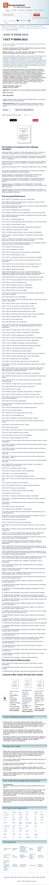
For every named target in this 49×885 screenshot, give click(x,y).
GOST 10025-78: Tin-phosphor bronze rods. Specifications (18, 199)
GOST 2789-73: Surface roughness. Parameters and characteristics (21, 394)
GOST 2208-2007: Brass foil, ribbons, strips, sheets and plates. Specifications (23, 353)
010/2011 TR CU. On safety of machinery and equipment (24, 156)
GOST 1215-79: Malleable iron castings (13, 249)
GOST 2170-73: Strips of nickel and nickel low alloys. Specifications (20, 340)
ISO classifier (5, 170)
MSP (14, 823)
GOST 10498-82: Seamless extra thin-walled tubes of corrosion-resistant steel (23, 212)
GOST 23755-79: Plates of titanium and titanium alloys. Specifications (21, 373)
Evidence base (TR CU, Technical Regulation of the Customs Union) (21, 156)
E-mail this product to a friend (13, 115)
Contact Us (27, 877)
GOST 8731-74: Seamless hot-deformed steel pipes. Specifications (20, 496)
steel (38, 99)
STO (36, 826)
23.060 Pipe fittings (24, 172)
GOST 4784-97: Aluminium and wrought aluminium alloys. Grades (20, 418)
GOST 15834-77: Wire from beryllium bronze (14, 282)
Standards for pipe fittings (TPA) (10, 166)
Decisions (6, 814)
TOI (36, 831)
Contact (8, 11)
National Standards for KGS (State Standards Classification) (18, 189)
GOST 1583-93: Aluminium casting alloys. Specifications (17, 287)
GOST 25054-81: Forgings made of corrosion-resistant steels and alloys (22, 383)
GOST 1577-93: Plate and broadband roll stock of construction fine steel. (22, 279)
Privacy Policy (35, 877)
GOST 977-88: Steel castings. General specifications (16, 522)
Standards (22, 26)
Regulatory (21, 10)
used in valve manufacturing (16, 100)
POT (20, 834)
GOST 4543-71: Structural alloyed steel (13, 415)
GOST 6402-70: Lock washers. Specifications (14, 473)
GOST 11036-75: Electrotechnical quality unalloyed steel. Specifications (21, 227)
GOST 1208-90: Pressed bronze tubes (12, 247)
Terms (36, 10)
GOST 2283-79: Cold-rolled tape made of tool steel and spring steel (20, 361)
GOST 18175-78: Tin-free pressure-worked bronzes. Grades (19, 308)
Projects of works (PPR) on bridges (32, 856)
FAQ (11, 877)
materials (20, 99)
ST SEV (36, 822)
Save (36, 120)
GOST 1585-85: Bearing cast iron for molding (14, 290)
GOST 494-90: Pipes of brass (10, 427)
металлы (40, 103)
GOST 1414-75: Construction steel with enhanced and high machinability (22, 257)
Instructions (7, 826)
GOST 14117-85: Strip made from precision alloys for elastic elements (21, 252)
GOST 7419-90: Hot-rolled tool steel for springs (15, 482)
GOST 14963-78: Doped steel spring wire (13, 269)
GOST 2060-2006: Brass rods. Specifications (14, 322)
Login (5, 20)
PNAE (20, 828)
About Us (41, 10)
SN (35, 814)
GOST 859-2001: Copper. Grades (11, 493)
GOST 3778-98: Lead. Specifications (12, 410)
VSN (41, 823)
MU (13, 828)
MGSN (14, 812)
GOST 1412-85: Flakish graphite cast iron (13, 254)
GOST (5, 823)
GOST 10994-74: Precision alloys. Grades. (14, 224)
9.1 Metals (44, 166)
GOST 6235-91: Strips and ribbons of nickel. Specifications (18, 470)
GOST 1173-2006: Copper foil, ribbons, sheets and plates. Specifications (22, 232)
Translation (14, 10)
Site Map (42, 877)
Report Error (29, 115)
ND (13, 831)
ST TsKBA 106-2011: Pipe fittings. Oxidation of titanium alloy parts (20, 657)
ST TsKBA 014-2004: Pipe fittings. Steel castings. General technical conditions (23, 592)
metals (25, 99)
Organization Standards (23, 865)
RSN (27, 831)
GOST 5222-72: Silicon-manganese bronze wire (15, 437)
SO (35, 817)
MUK (14, 826)
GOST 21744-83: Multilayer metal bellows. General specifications (20, 343)
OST (20, 819)
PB (20, 826)
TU (41, 812)
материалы (34, 103)
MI (13, 814)
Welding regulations (40, 865)
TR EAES (36, 834)
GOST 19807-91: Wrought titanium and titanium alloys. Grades (19, 316)
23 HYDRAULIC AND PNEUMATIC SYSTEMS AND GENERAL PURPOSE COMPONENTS (22, 175)
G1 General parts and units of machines (31, 190)
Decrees (6, 817)
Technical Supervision (40, 856)
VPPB (42, 817)
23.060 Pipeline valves (31, 176)
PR (26, 812)
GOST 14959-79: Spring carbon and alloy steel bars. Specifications (20, 266)
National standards (7, 174)
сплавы (41, 104)
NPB (14, 834)
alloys (15, 99)
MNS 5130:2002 (39, 691)
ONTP (20, 814)
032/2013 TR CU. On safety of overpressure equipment (24, 162)
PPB (20, 837)
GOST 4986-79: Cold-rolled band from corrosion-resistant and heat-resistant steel (24, 430)
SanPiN (28, 837)
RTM (27, 834)
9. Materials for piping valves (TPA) (30, 166)
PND (20, 831)
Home (7, 10)
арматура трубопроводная (22, 103)
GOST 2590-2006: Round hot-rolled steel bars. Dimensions (18, 386)
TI (35, 828)
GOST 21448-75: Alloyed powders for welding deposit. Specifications (21, 332)
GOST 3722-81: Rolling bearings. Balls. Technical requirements (19, 407)
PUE (27, 814)
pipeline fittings (32, 99)
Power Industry (31, 849)
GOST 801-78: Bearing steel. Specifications (14, 488)
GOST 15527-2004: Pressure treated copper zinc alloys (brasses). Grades (23, 277)
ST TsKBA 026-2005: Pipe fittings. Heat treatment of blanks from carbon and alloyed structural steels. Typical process (23, 607)
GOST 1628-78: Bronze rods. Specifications (14, 297)
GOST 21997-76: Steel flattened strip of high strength (16, 351)
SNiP (36, 812)
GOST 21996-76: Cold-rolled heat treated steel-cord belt (17, 348)
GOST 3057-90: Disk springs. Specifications (14, 401)
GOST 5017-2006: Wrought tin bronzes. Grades (15, 432)
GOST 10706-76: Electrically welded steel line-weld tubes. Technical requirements (24, 221)
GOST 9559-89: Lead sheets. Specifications (14, 519)
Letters (6, 831)
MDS (5, 837)
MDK (5, 834)
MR (13, 817)
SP (35, 819)
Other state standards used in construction (33, 152)
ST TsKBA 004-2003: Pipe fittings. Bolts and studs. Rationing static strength (22, 671)
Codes (5, 812)
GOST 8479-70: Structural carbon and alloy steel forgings (18, 490)
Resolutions (29, 823)
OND (20, 812)
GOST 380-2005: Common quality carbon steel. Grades (17, 412)
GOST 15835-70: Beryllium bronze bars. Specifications (17, 285)
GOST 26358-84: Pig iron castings (11, 389)
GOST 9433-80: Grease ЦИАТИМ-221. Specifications (17, 509)
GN (5, 819)
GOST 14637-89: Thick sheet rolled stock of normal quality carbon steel (21, 264)
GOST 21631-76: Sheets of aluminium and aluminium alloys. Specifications (22, 337)
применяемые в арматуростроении (28, 104)
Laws (5, 828)
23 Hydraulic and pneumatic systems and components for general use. (21, 153)
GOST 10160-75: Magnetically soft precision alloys (16, 210)
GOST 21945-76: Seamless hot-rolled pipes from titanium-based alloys (21, 345)
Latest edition (40, 189)
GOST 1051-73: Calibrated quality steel (12, 219)
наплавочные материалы (10, 104)
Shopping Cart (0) (23, 20)
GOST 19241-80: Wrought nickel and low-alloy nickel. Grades (19, 311)
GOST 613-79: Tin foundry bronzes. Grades (14, 468)
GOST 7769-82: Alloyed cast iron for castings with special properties (21, 485)
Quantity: (5, 109)
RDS (27, 819)
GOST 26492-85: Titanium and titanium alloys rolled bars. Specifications (21, 391)
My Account (12, 20)
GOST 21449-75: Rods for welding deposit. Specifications (18, 335)
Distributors (29, 10)
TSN (36, 837)
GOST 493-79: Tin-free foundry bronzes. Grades (15, 424)
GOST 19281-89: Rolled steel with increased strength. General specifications (23, 314)
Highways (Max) (15, 849)
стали (4, 106)
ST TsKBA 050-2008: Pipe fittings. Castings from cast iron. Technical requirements (24, 623)
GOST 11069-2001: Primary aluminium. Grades (15, 229)
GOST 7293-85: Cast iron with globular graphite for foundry (18, 476)
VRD (41, 819)
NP (13, 837)
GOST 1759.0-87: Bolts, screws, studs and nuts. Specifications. (19, 303)
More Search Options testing (39, 17)
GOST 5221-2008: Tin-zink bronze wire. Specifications (17, 435)
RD (26, 817)
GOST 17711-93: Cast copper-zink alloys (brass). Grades (18, 306)
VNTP (42, 814)
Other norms (20, 822)
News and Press (18, 877)
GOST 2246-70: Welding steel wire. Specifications (15, 358)
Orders (21, 817)
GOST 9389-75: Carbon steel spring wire (13, 506)
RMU (27, 826)
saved (6, 22)
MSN (14, 819)
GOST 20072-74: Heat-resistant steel (12, 319)
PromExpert (32, 865)
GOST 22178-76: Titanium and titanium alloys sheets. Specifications (20, 356)
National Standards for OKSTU (23, 856)
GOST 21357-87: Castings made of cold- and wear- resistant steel (20, 329)
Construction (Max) (11, 26)
